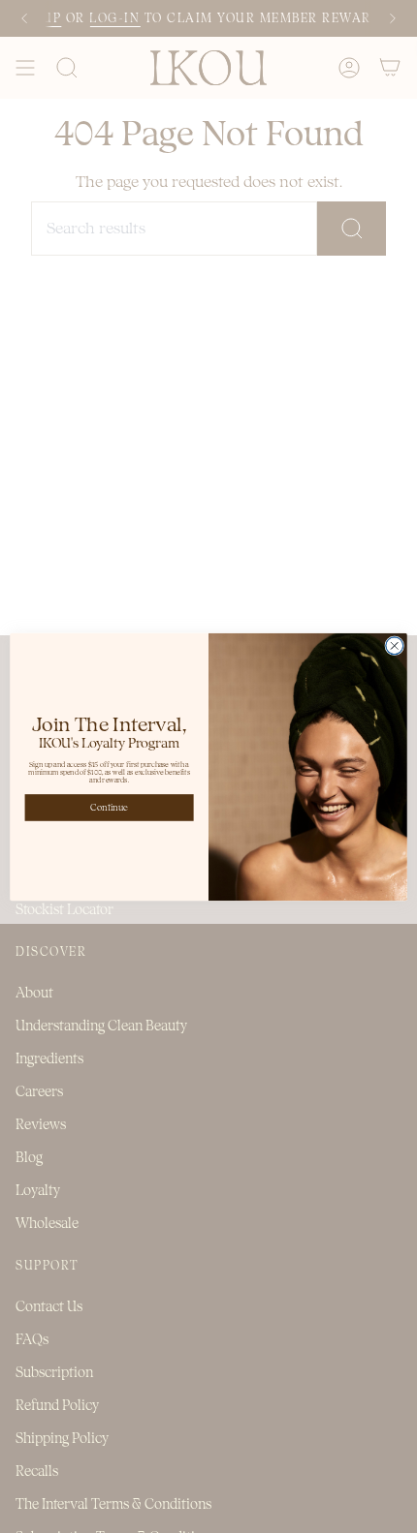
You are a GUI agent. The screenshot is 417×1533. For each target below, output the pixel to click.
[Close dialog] (394, 645)
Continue (108, 807)
